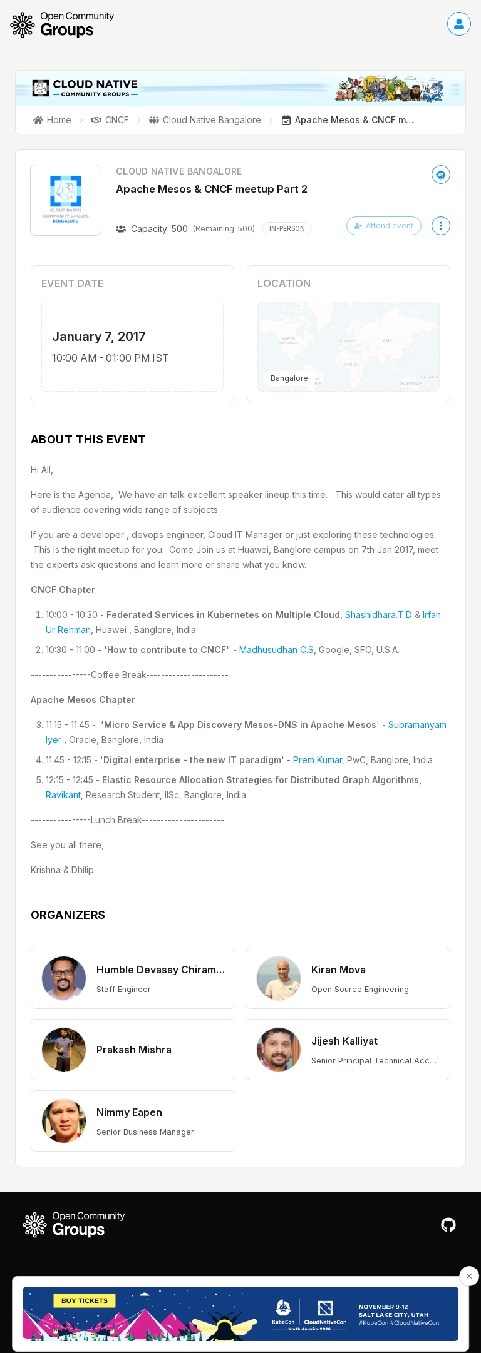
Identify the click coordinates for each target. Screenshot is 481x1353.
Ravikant (63, 794)
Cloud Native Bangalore (179, 171)
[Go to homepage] (68, 25)
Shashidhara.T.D (378, 614)
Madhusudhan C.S (276, 649)
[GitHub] (448, 1224)
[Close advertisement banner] (469, 1276)
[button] (133, 978)
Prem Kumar (317, 759)
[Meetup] (441, 174)
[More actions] (441, 225)
